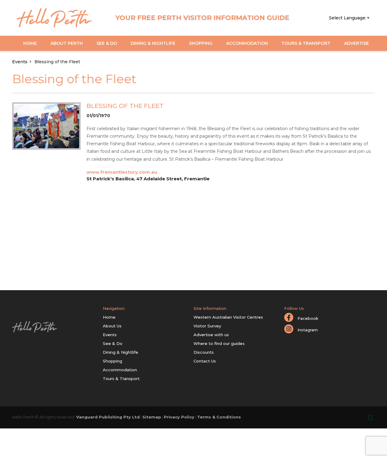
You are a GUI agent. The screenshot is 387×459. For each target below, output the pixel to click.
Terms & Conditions (219, 417)
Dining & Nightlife (153, 43)
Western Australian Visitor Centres (228, 317)
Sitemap (151, 417)
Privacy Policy (179, 417)
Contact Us (205, 361)
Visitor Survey (207, 325)
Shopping (201, 43)
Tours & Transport (305, 43)
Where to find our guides (219, 343)
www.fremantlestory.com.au (121, 172)
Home (30, 43)
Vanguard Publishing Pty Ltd (108, 417)
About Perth (66, 43)
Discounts (204, 352)
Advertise (356, 43)
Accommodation (247, 43)
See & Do (106, 43)
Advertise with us (211, 334)
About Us (112, 325)
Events (20, 61)
